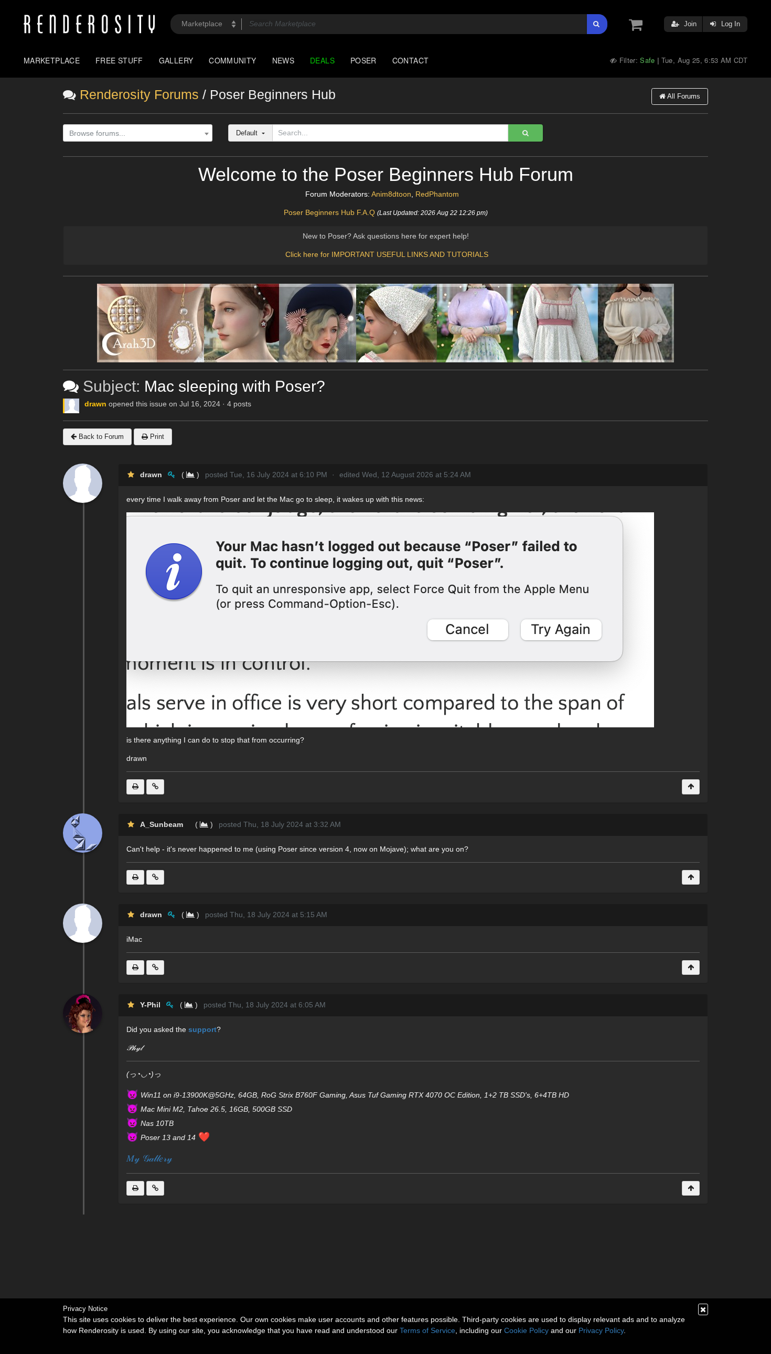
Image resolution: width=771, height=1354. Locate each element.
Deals (322, 60)
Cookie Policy (526, 1330)
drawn (95, 404)
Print (156, 436)
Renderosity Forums (139, 95)
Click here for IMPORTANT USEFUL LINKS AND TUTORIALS (386, 254)
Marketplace (52, 60)
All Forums (683, 96)
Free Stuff (119, 60)
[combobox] (137, 133)
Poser (363, 60)
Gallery (176, 60)
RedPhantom (437, 194)
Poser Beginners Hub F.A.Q (329, 212)
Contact (410, 60)
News (283, 60)
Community (232, 60)
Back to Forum (100, 436)
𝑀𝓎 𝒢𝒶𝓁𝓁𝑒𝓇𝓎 (149, 1158)
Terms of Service (427, 1330)
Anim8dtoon (391, 194)
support (202, 1029)
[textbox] (135, 133)
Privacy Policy (601, 1330)
